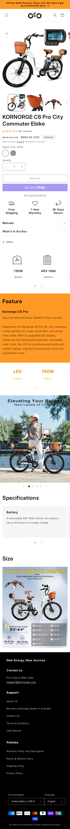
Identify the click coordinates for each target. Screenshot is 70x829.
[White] (5, 153)
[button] (6, 15)
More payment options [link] (35, 195)
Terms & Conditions (18, 723)
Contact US (13, 715)
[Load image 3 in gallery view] (53, 102)
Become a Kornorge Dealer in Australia (29, 708)
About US (12, 701)
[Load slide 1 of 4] (29, 486)
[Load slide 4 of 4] (41, 486)
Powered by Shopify (51, 824)
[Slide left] (3, 103)
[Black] (13, 153)
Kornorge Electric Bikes (29, 824)
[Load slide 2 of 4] (33, 486)
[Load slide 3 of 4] (37, 486)
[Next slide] (46, 486)
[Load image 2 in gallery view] (35, 102)
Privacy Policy (15, 773)
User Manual (14, 730)
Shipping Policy (15, 766)
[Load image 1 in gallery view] (16, 102)
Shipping (20, 142)
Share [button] (9, 241)
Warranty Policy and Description (25, 751)
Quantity (6, 160)
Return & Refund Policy (20, 758)
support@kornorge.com (21, 682)
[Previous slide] (23, 486)
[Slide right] (66, 103)
